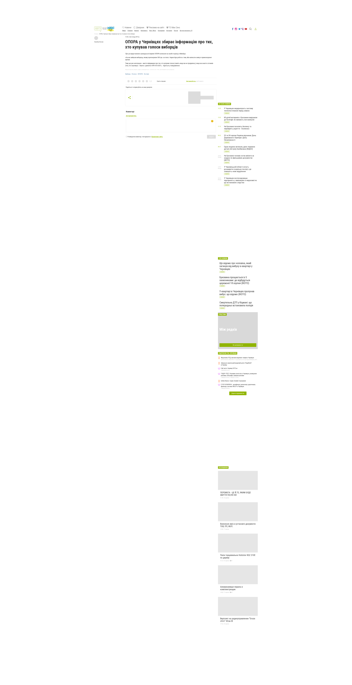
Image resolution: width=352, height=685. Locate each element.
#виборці (128, 74)
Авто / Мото (152, 30)
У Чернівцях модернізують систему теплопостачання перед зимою (238, 109)
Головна (96, 34)
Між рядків (228, 329)
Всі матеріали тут (238, 345)
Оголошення (161, 30)
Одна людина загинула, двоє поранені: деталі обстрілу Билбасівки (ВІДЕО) (239, 148)
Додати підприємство (237, 393)
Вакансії (136, 30)
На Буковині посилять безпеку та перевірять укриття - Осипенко (237, 127)
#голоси (134, 74)
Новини (128, 27)
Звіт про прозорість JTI (186, 30)
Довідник (140, 27)
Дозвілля (130, 30)
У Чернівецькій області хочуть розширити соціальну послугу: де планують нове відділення (237, 169)
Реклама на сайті (156, 27)
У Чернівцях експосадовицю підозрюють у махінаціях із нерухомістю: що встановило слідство (240, 180)
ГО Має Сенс (174, 27)
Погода (176, 30)
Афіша (124, 30)
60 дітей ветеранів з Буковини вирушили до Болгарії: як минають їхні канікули (240, 118)
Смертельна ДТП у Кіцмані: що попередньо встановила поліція (236, 304)
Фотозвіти (169, 30)
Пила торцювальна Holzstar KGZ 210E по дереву (237, 556)
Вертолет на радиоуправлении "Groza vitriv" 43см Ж (237, 619)
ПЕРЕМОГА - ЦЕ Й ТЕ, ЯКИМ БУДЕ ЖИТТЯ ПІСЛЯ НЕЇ (235, 493)
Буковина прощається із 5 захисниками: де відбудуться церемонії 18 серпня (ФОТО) (234, 280)
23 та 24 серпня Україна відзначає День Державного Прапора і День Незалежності (240, 137)
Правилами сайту (157, 137)
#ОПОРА (140, 74)
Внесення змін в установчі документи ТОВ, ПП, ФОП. (238, 525)
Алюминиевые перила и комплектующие (231, 588)
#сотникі (146, 74)
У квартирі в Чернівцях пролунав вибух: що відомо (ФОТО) (236, 293)
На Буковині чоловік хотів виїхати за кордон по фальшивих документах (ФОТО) (239, 158)
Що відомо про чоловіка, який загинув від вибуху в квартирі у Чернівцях (235, 266)
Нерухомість (144, 30)
